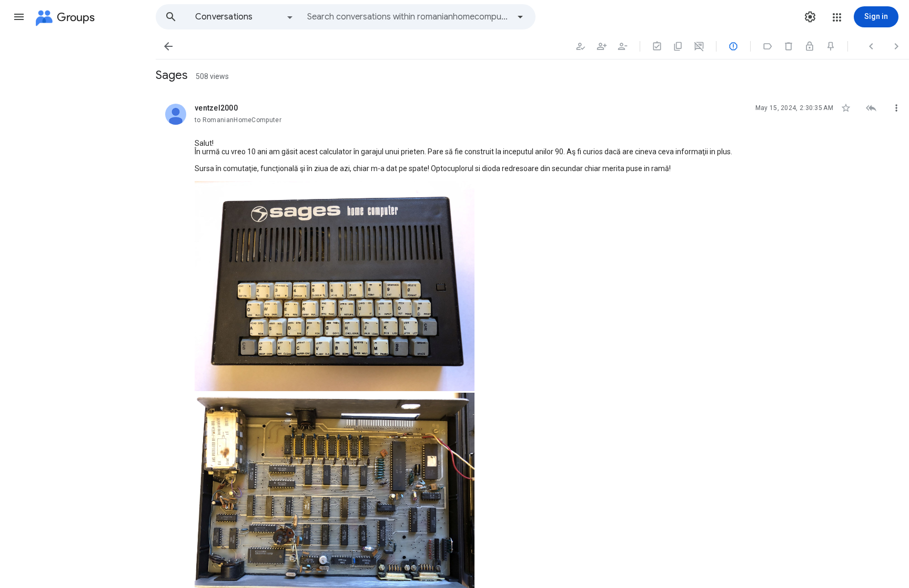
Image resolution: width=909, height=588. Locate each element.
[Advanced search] (520, 17)
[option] (244, 17)
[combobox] (408, 17)
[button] (19, 16)
